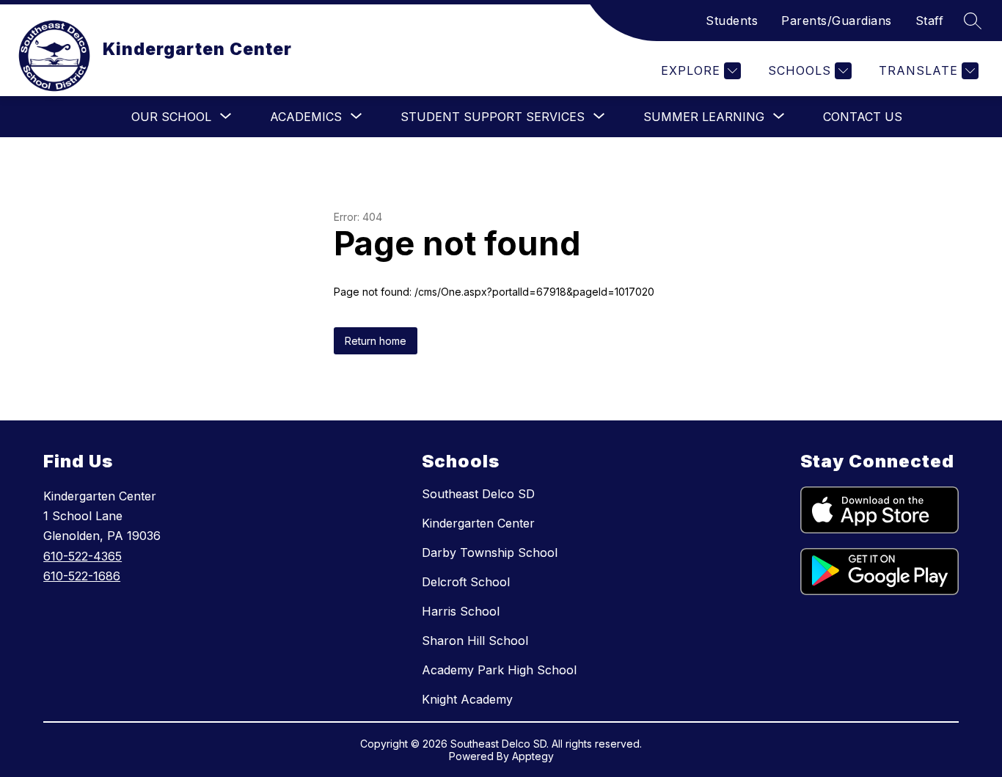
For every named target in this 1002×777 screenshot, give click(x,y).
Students (732, 20)
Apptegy (533, 756)
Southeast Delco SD (478, 493)
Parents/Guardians (836, 20)
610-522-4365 (82, 556)
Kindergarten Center (478, 523)
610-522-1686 (81, 576)
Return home (375, 341)
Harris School (461, 611)
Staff (929, 20)
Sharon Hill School (475, 640)
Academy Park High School (499, 670)
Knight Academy (467, 699)
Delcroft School (466, 581)
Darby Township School (489, 552)
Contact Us (862, 116)
